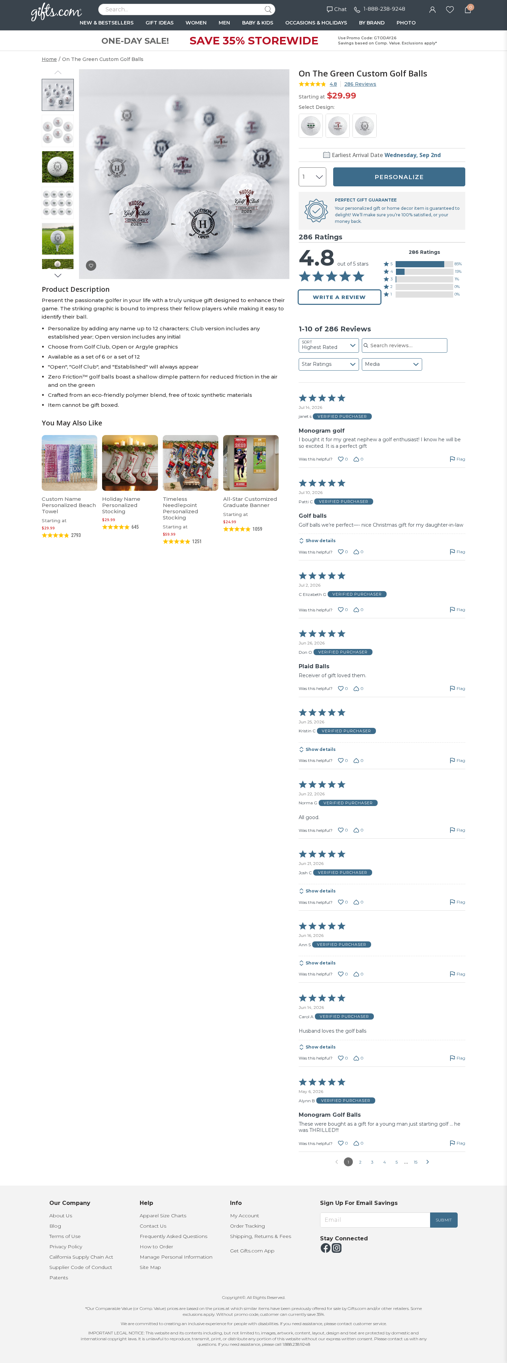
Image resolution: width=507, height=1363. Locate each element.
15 (415, 1162)
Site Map (150, 1267)
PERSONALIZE (399, 177)
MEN (224, 23)
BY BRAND (372, 23)
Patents (58, 1277)
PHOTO (406, 23)
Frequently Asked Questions (173, 1236)
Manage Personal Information (176, 1257)
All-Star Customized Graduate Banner (250, 502)
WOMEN (196, 23)
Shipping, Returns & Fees (260, 1236)
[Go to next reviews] (428, 1161)
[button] (424, 264)
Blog (55, 1226)
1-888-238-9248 (384, 9)
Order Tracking (247, 1226)
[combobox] (329, 345)
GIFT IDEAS (159, 23)
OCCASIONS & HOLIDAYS (316, 23)
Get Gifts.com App (252, 1251)
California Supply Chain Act (81, 1257)
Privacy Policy (65, 1246)
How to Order (156, 1246)
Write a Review (339, 297)
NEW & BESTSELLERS (106, 23)
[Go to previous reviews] (337, 1161)
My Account (244, 1215)
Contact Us (153, 1226)
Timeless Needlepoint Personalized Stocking (180, 508)
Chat (340, 9)
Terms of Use (65, 1236)
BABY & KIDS (257, 23)
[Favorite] (450, 9)
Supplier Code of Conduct (80, 1267)
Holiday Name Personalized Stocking (121, 505)
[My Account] (432, 9)
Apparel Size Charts (163, 1215)
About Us (60, 1215)
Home (49, 59)
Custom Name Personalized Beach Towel (69, 505)
